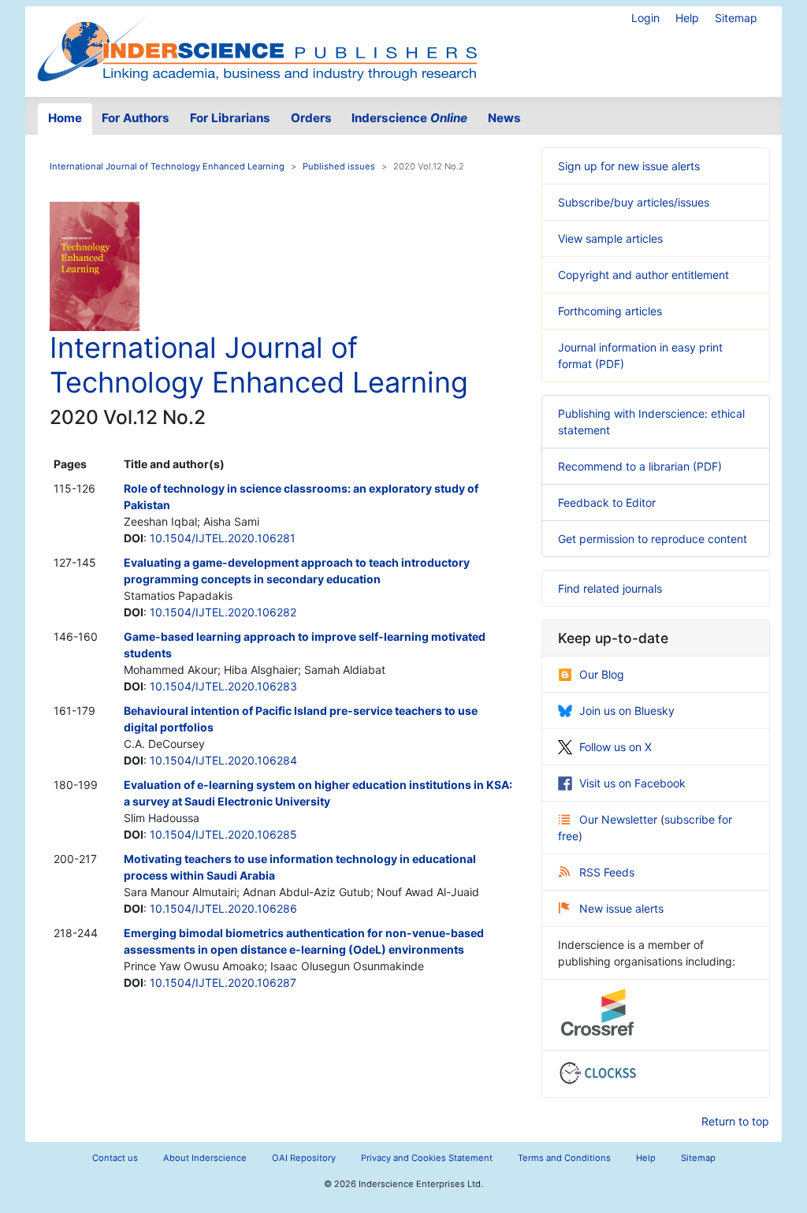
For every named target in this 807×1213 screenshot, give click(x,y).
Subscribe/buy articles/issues (633, 202)
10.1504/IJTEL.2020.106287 (223, 982)
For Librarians (230, 117)
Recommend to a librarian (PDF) (640, 466)
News (504, 117)
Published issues (339, 166)
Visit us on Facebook (632, 783)
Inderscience (409, 117)
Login (645, 17)
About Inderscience (205, 1157)
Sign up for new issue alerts (629, 166)
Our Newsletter (619, 819)
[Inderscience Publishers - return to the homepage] (257, 45)
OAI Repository (304, 1157)
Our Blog (601, 674)
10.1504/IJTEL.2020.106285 (223, 834)
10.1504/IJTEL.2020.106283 (223, 686)
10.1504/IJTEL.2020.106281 (223, 538)
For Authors (135, 117)
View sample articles (610, 238)
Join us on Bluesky (627, 710)
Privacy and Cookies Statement (427, 1157)
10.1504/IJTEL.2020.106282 (223, 612)
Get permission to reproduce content (652, 538)
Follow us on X (615, 746)
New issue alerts (621, 908)
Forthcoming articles (610, 311)
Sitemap (736, 17)
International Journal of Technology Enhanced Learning (167, 166)
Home (65, 117)
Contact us (115, 1157)
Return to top (735, 1121)
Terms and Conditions (564, 1157)
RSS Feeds (606, 872)
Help (687, 17)
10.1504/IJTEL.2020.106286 (223, 908)
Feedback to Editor (607, 502)
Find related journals (610, 588)
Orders (311, 117)
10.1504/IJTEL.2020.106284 (223, 760)
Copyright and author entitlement (643, 274)
